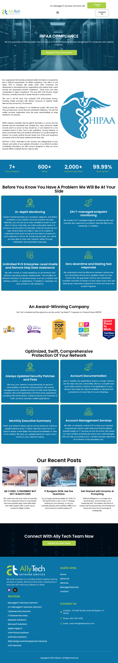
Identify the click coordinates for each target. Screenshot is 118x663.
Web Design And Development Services (27, 641)
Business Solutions (17, 619)
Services (64, 583)
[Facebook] (9, 590)
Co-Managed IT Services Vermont (25, 607)
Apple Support (15, 628)
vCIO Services (14, 645)
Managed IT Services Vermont (23, 602)
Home (63, 574)
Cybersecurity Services (19, 611)
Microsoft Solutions (17, 624)
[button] (57, 12)
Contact (64, 591)
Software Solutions (17, 637)
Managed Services (69, 587)
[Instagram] (15, 590)
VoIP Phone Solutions (18, 632)
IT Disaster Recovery (18, 615)
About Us (64, 578)
